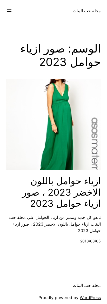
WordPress (90, 297)
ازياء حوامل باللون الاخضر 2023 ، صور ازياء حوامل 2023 (61, 192)
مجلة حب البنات (87, 10)
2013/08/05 (90, 241)
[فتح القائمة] (9, 11)
